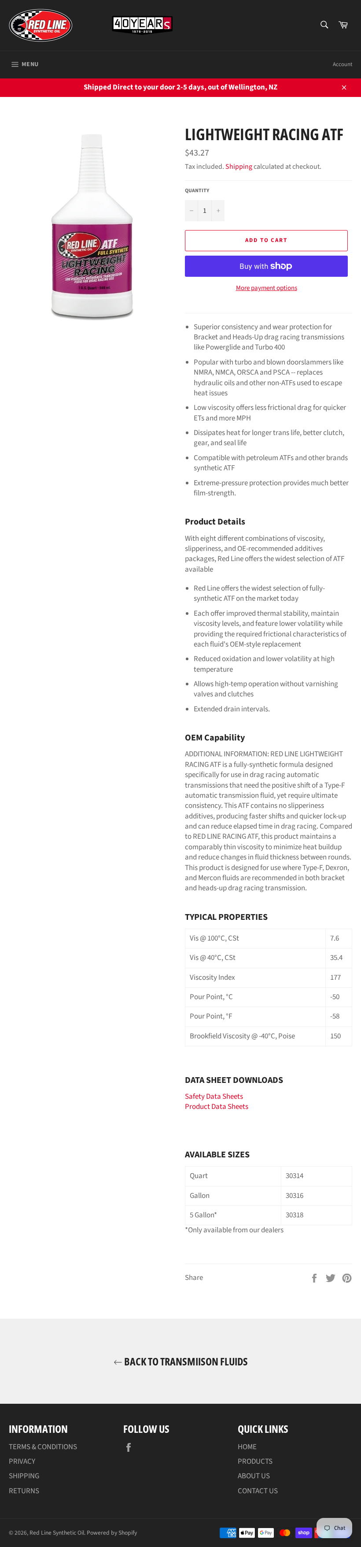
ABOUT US (254, 1476)
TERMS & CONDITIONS (43, 1447)
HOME (247, 1447)
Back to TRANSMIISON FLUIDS (185, 1361)
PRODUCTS (255, 1461)
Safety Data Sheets (214, 1096)
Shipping (238, 166)
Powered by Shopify (112, 1532)
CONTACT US (258, 1491)
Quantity (197, 190)
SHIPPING (24, 1476)
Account (342, 64)
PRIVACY (22, 1461)
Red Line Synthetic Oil (56, 1532)
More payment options (266, 288)
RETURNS (24, 1491)
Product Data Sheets (216, 1106)
